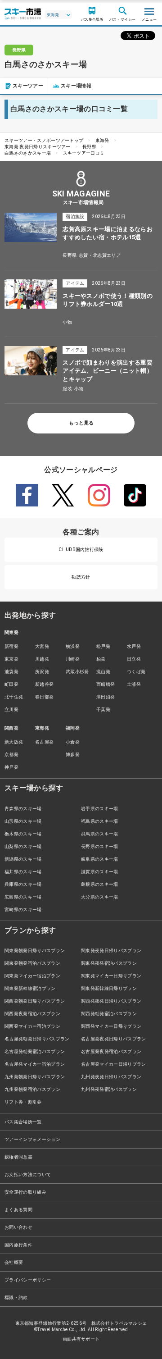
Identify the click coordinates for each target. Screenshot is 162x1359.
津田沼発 (105, 696)
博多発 (73, 754)
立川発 (11, 709)
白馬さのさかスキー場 (27, 152)
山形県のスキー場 (23, 821)
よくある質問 (18, 1209)
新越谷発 (44, 684)
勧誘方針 (81, 577)
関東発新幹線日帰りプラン (109, 988)
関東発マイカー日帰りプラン (111, 975)
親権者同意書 (18, 1156)
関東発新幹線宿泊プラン (30, 988)
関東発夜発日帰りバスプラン (111, 950)
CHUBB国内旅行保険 (81, 549)
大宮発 (42, 646)
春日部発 (44, 696)
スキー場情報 (76, 86)
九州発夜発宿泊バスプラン (109, 1089)
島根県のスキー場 (99, 884)
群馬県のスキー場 (99, 833)
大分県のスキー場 (99, 896)
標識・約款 (16, 1297)
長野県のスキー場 (99, 846)
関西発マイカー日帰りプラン (111, 1026)
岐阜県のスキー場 (99, 859)
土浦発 (134, 684)
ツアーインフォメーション (32, 1139)
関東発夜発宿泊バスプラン (109, 963)
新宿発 (11, 646)
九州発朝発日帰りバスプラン (34, 1076)
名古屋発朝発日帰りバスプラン (36, 1038)
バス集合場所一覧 (23, 1121)
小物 (67, 321)
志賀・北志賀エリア (100, 255)
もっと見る (81, 423)
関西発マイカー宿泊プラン (32, 1026)
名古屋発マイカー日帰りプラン (113, 1064)
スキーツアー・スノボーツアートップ (43, 140)
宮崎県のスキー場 (23, 909)
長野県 (89, 146)
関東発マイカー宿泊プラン (32, 975)
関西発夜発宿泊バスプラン (32, 1013)
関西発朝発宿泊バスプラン (109, 1013)
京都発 (11, 754)
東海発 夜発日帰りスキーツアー (37, 146)
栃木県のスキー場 (23, 833)
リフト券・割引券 (23, 1101)
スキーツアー (28, 86)
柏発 (101, 659)
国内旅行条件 (18, 1244)
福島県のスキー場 (99, 821)
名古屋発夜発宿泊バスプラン (111, 1051)
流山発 (103, 671)
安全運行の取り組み (25, 1192)
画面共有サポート (81, 1338)
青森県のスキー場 (23, 808)
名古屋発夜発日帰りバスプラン (113, 1038)
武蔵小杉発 (77, 671)
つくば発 (136, 671)
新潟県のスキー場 (23, 859)
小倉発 (73, 741)
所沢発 (42, 671)
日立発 (134, 659)
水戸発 (134, 646)
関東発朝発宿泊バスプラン (32, 963)
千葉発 (103, 709)
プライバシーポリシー (27, 1279)
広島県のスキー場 (23, 896)
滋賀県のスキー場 (99, 871)
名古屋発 (44, 741)
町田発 (11, 684)
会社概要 (13, 1262)
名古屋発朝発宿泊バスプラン (34, 1051)
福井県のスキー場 (23, 871)
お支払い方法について (27, 1174)
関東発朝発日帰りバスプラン (34, 950)
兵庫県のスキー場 (23, 884)
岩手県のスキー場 (99, 808)
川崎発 (73, 659)
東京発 (11, 659)
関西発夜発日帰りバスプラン (111, 1001)
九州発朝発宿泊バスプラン (32, 1089)
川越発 (42, 659)
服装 (67, 388)
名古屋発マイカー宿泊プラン (34, 1064)
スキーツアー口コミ (84, 152)
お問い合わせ (18, 1227)
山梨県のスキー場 (23, 846)
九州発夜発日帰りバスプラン (111, 1076)
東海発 (102, 140)
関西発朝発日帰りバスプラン (34, 1001)
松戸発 (103, 646)
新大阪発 (13, 741)
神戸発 (11, 767)
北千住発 (13, 696)
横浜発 (73, 646)
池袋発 (11, 671)
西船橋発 (105, 684)
